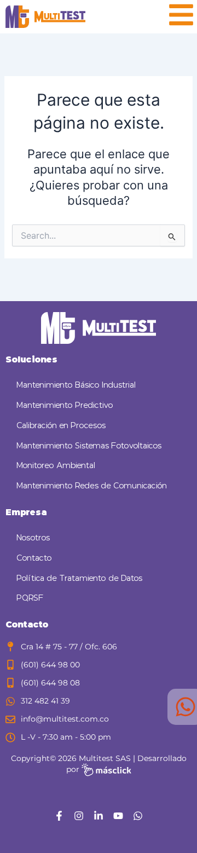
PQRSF (30, 598)
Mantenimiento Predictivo (64, 405)
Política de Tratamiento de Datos (79, 578)
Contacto (34, 558)
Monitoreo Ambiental (55, 465)
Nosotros (33, 538)
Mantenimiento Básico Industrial (76, 385)
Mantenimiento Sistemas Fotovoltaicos (88, 446)
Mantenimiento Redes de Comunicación (91, 486)
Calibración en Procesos (61, 425)
